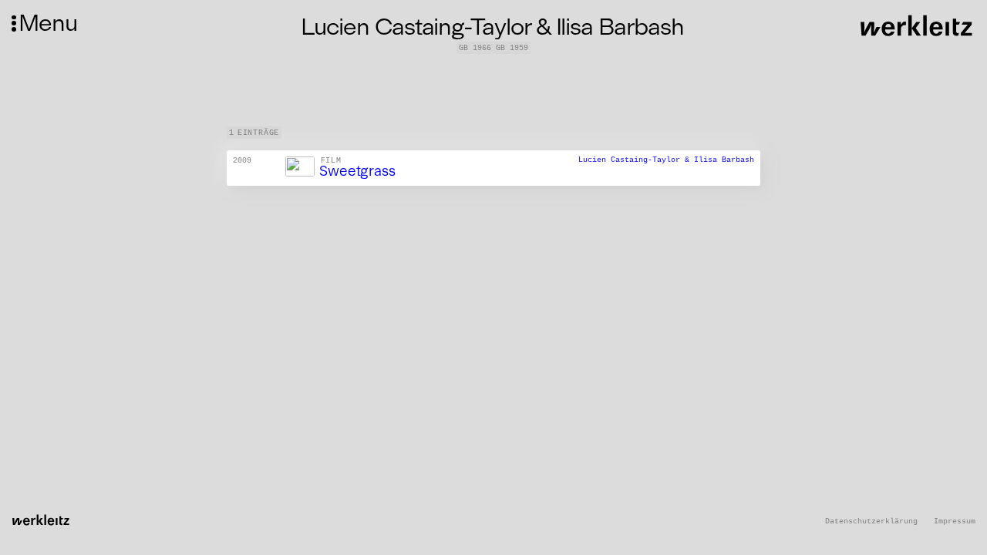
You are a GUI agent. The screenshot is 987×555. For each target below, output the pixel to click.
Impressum (954, 521)
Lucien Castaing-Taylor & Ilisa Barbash (666, 160)
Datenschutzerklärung (871, 521)
